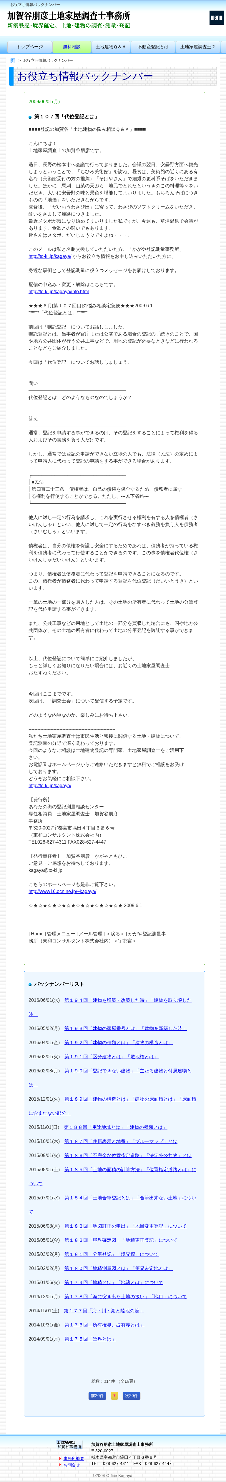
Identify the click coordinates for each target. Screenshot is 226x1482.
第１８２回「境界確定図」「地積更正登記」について (120, 1240)
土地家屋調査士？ (198, 46)
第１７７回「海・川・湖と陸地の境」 (104, 1310)
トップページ (29, 46)
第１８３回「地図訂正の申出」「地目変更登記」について (125, 1226)
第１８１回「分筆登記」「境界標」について (111, 1254)
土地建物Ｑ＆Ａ (111, 46)
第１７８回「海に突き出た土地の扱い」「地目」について (125, 1296)
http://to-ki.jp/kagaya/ (50, 256)
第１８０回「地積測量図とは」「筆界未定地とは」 (118, 1268)
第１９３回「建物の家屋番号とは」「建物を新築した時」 (125, 1028)
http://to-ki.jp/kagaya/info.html (59, 291)
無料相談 (72, 46)
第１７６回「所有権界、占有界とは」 (104, 1324)
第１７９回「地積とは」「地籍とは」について (113, 1282)
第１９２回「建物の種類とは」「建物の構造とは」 (118, 1042)
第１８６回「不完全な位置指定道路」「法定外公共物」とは (128, 1155)
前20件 (97, 1395)
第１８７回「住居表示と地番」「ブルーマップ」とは (120, 1141)
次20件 (131, 1395)
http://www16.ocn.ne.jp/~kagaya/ (62, 891)
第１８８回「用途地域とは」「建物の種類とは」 (115, 1127)
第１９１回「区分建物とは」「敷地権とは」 (111, 1056)
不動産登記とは (153, 46)
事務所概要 (74, 1458)
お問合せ (72, 1465)
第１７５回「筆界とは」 (90, 1338)
